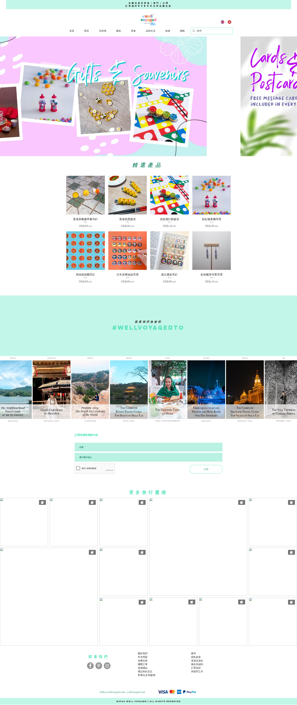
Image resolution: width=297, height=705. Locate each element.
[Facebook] (90, 665)
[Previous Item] (5, 96)
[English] (222, 22)
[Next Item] (291, 96)
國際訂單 (142, 664)
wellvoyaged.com (136, 692)
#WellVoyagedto (148, 327)
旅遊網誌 (142, 667)
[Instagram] (107, 665)
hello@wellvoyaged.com (112, 692)
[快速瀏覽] (85, 195)
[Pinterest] (98, 665)
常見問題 (142, 657)
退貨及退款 (197, 660)
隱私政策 (196, 657)
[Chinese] (229, 22)
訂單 (193, 667)
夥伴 (193, 653)
